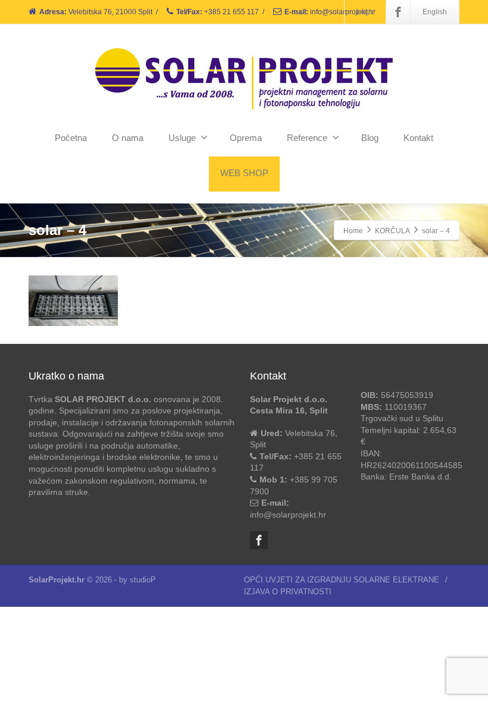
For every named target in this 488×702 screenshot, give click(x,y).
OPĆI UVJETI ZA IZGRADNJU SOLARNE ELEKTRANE (341, 579)
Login (365, 12)
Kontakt (418, 138)
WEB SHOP (244, 173)
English (435, 12)
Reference (307, 138)
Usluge (182, 138)
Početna (71, 138)
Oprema (246, 138)
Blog (369, 138)
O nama (127, 138)
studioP (143, 579)
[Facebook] (398, 12)
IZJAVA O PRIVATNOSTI (287, 591)
